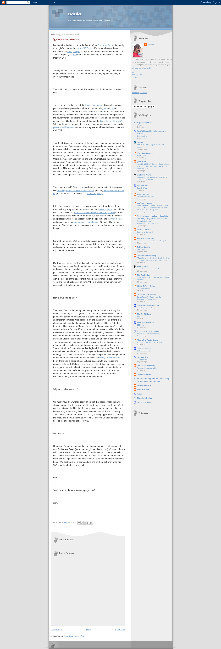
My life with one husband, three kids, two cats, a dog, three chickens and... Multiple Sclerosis (153, 218)
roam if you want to (145, 323)
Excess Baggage (144, 385)
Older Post (120, 629)
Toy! (138, 316)
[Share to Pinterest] (91, 523)
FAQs (134, 72)
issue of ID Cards (84, 48)
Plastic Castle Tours (145, 238)
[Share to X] (85, 523)
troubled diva (142, 186)
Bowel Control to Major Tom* (147, 223)
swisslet (75, 14)
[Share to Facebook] (88, 523)
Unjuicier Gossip (144, 402)
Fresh (139, 394)
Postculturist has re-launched (148, 269)
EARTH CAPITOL (144, 230)
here (75, 54)
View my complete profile (141, 68)
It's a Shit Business (145, 153)
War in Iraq (116, 219)
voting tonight (73, 51)
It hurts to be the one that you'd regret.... (152, 241)
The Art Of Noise (144, 314)
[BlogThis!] (82, 523)
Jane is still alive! (144, 349)
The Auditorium (143, 275)
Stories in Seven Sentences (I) (148, 333)
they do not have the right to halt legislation (94, 212)
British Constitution (94, 105)
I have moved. (142, 359)
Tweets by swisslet (139, 93)
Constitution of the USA (111, 121)
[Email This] (79, 523)
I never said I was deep (146, 256)
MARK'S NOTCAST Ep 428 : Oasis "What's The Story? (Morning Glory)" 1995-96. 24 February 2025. (153, 166)
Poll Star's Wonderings (146, 366)
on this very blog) (95, 193)
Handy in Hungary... (144, 288)
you (104, 108)
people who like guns (63, 127)
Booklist (135, 77)
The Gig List (137, 75)
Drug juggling (142, 136)
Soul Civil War (142, 188)
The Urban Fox (104, 45)
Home (88, 629)
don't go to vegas (144, 203)
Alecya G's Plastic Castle (147, 340)
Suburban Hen (143, 390)
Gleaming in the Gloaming (148, 331)
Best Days (141, 249)
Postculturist (142, 266)
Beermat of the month (145, 232)
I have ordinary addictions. (148, 305)
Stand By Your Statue (146, 286)
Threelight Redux (144, 398)
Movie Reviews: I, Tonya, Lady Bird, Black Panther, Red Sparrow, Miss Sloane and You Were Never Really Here (152, 207)
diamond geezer (144, 374)
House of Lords (105, 209)
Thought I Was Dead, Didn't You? (149, 342)
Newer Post (56, 629)
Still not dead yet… (144, 351)
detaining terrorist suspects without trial (75, 190)
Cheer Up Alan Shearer (146, 295)
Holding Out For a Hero (145, 197)
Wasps (139, 125)
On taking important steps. (147, 308)
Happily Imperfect (144, 123)
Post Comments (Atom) (75, 636)
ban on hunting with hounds (86, 222)
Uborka (140, 142)
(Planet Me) (142, 162)
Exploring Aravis (144, 175)
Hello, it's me (141, 155)
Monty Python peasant (110, 357)
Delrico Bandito (143, 247)
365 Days (140, 325)
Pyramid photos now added (147, 368)
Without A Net (143, 194)
